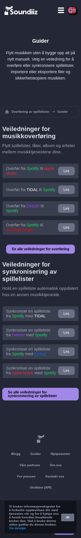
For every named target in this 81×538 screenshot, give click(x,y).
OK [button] (68, 517)
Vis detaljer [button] (17, 528)
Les (66, 171)
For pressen (26, 476)
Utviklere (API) (41, 487)
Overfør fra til (30, 170)
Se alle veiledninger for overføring (40, 249)
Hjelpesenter (60, 454)
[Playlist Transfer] (21, 10)
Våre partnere (30, 465)
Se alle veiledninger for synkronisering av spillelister (32, 394)
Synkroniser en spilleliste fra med (28, 313)
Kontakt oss (54, 476)
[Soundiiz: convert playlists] (40, 438)
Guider (35, 454)
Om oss (56, 465)
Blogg (15, 454)
